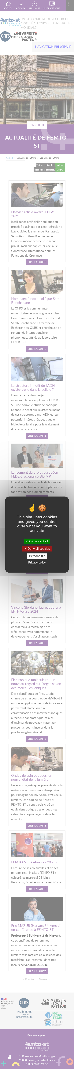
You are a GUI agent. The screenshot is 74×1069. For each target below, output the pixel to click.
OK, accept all (38, 541)
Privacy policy (37, 562)
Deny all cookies (38, 548)
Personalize (37, 556)
